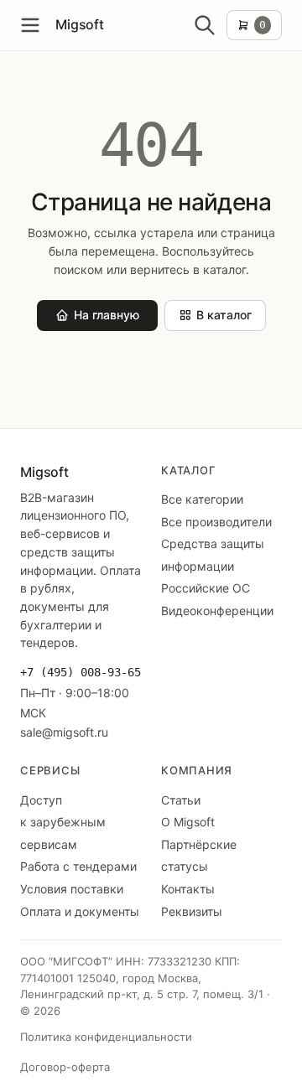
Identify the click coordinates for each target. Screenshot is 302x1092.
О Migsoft (188, 822)
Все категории (202, 499)
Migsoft (79, 24)
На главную (106, 315)
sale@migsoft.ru (64, 732)
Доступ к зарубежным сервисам (63, 822)
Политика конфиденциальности (106, 1036)
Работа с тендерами (78, 866)
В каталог (224, 315)
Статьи (180, 800)
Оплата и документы (79, 911)
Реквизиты (191, 911)
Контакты (188, 889)
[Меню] (30, 25)
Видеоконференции (217, 610)
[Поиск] (205, 25)
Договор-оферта (65, 1067)
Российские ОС (205, 588)
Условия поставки (71, 889)
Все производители (216, 522)
